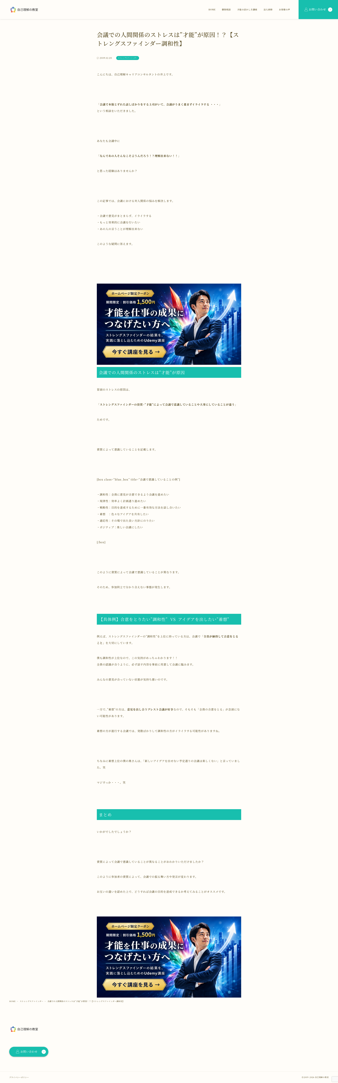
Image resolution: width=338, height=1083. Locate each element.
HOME (12, 1001)
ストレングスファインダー (31, 1001)
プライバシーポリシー (19, 1077)
